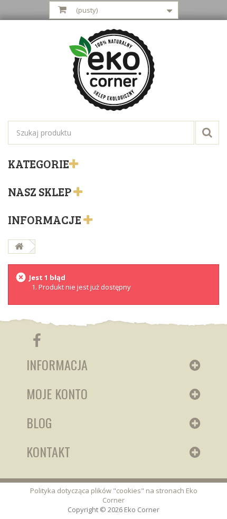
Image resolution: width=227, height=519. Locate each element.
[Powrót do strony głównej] (19, 246)
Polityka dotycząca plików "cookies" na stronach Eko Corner (113, 495)
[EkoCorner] (113, 71)
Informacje (45, 219)
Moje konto (57, 393)
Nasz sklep (40, 191)
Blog (39, 422)
